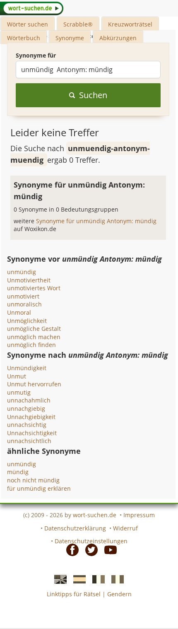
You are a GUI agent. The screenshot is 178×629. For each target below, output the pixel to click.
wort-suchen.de (94, 515)
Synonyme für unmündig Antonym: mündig (96, 221)
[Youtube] (108, 549)
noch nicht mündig (33, 480)
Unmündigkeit (26, 368)
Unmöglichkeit (27, 321)
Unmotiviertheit (29, 280)
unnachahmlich (29, 400)
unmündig (21, 272)
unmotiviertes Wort (33, 288)
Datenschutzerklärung (75, 528)
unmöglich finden (31, 345)
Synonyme (69, 38)
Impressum (139, 515)
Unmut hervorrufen (34, 384)
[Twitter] (89, 549)
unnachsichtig (26, 425)
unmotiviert (23, 296)
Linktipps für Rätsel (74, 594)
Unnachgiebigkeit (31, 417)
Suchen (93, 95)
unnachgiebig (26, 408)
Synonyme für (36, 55)
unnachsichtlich (29, 441)
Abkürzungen (118, 38)
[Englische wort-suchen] (58, 579)
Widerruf (125, 528)
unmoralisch (24, 304)
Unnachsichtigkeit (32, 433)
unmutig (19, 392)
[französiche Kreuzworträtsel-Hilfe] (96, 579)
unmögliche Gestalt (34, 329)
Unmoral (19, 312)
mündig (18, 472)
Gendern (119, 594)
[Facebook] (70, 549)
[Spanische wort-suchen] (77, 579)
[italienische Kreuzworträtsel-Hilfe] (115, 579)
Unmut (16, 376)
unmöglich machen (33, 337)
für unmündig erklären (39, 488)
